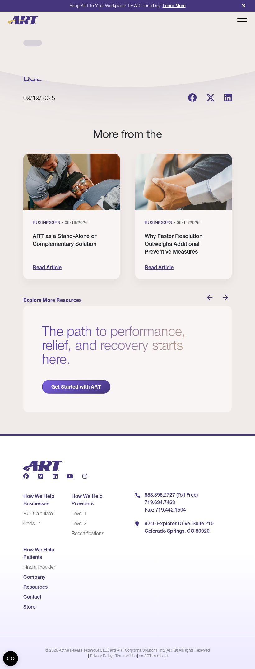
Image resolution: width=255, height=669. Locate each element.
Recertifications (88, 533)
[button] (210, 298)
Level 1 (79, 513)
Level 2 (79, 523)
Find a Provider (39, 567)
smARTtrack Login (154, 655)
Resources (35, 587)
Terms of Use (126, 655)
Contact (32, 597)
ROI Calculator (38, 513)
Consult (31, 523)
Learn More (174, 5)
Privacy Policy (101, 655)
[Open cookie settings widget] (10, 658)
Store (29, 607)
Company (34, 577)
